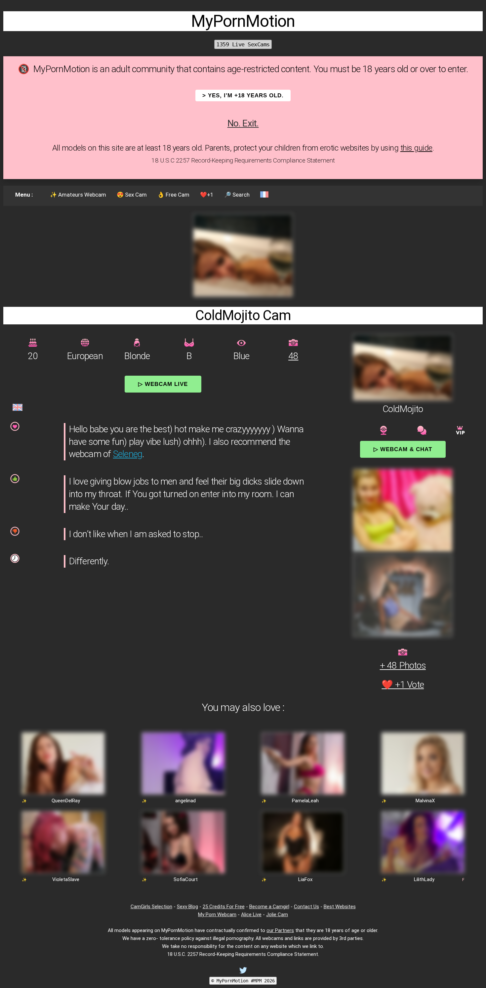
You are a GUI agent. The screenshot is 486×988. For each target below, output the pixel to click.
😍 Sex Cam (132, 194)
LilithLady (424, 879)
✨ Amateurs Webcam (78, 194)
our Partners (280, 930)
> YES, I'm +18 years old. (243, 95)
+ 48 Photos (403, 665)
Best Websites (340, 907)
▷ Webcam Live (163, 384)
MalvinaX (425, 801)
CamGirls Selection (151, 907)
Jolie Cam (277, 914)
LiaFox (305, 879)
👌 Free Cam (173, 194)
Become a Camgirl (269, 907)
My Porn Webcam (217, 914)
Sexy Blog (187, 907)
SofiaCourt (186, 879)
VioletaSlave (65, 879)
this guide (416, 148)
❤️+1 (207, 194)
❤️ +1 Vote (403, 684)
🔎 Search (237, 194)
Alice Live (251, 914)
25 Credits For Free (224, 907)
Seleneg (127, 453)
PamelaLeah (305, 801)
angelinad (185, 801)
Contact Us (306, 907)
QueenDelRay (66, 801)
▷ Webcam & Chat (403, 449)
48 (293, 356)
